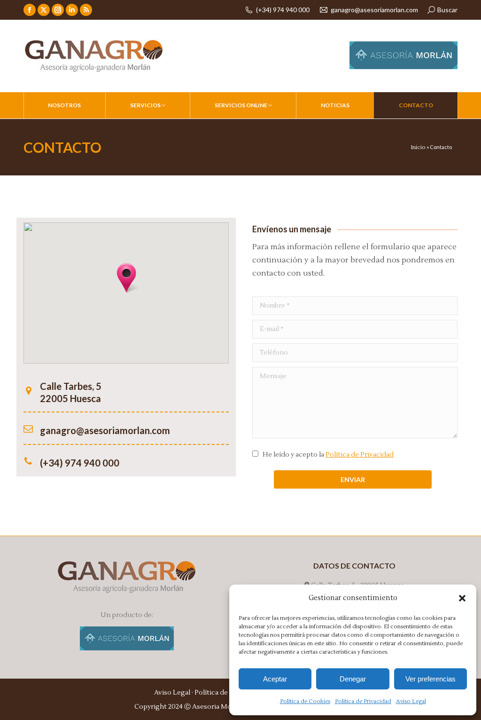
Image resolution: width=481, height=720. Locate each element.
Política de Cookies (305, 701)
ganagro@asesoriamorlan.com (374, 10)
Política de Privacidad (363, 701)
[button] (462, 598)
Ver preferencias (430, 679)
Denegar (353, 679)
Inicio (418, 147)
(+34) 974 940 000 (283, 10)
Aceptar (275, 679)
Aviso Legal (411, 701)
